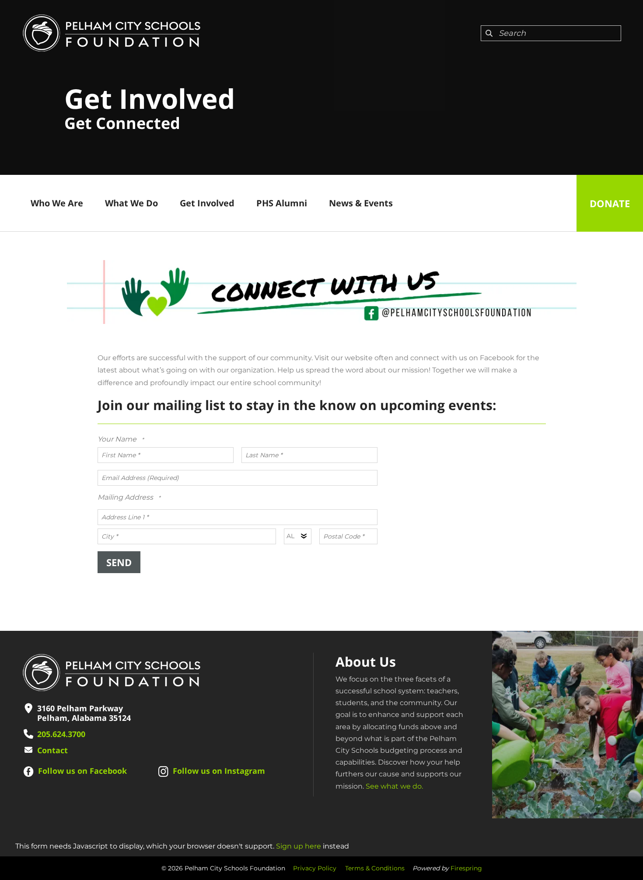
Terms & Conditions (375, 868)
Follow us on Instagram (219, 770)
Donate (610, 203)
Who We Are (57, 203)
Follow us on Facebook (82, 770)
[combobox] (551, 33)
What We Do (131, 203)
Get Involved (207, 203)
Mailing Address (126, 497)
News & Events (361, 203)
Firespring (466, 868)
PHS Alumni (281, 203)
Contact (52, 750)
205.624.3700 (61, 734)
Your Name (118, 439)
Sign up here (298, 846)
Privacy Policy (314, 868)
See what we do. (394, 786)
